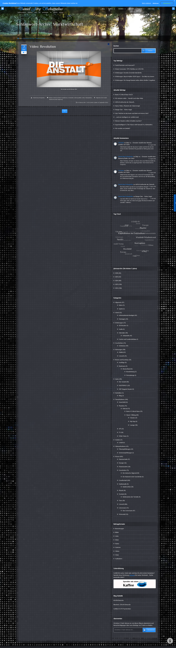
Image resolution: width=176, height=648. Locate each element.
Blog (103, 9)
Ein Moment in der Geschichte (132, 477)
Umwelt (121, 356)
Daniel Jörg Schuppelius (39, 98)
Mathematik (122, 484)
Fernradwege (130, 375)
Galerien (118, 547)
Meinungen (118, 350)
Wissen (117, 457)
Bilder (117, 532)
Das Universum (127, 511)
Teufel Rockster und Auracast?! (125, 65)
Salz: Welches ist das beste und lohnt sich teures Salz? (132, 113)
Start (20, 38)
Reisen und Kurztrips (121, 360)
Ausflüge (121, 362)
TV (120, 432)
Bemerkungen (119, 529)
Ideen (120, 305)
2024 (116, 281)
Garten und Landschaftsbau (127, 339)
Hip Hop (132, 421)
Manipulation (88, 98)
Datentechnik (123, 459)
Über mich (151, 9)
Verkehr (117, 440)
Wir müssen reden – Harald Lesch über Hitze (129, 98)
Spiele (121, 309)
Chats (117, 555)
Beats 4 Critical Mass (133, 411)
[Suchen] (158, 9)
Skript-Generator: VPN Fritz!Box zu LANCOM (129, 69)
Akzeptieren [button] (167, 3)
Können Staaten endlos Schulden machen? (128, 121)
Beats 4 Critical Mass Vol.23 (124, 95)
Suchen (116, 46)
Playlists (121, 406)
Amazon (132, 575)
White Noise (122, 436)
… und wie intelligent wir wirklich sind (127, 117)
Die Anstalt (104, 98)
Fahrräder (122, 333)
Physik (121, 490)
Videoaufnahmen (120, 446)
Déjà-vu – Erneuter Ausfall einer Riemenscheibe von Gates (135, 144)
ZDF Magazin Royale (125, 389)
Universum (122, 508)
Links (117, 536)
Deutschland (126, 369)
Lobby (83, 98)
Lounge (132, 425)
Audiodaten (118, 559)
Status (117, 544)
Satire (117, 379)
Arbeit (117, 313)
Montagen (122, 319)
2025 (116, 277)
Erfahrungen (119, 323)
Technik (121, 494)
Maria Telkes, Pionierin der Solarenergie (127, 106)
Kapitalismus (64, 98)
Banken (51, 98)
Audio (121, 329)
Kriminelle (70, 98)
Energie (121, 463)
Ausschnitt (122, 402)
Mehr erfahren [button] (146, 3)
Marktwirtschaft (53, 99)
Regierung (60, 99)
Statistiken (118, 393)
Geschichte (122, 470)
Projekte (139, 9)
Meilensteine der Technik (130, 497)
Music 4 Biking (131, 415)
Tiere (120, 501)
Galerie (131, 9)
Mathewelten (127, 487)
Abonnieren (150, 630)
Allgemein (98, 98)
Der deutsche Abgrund (130, 473)
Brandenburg (130, 372)
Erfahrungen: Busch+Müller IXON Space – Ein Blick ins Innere (134, 77)
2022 (116, 288)
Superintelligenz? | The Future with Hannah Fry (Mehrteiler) (133, 125)
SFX (120, 429)
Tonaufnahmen (119, 399)
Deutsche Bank (57, 98)
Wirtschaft (122, 514)
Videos (117, 551)
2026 (116, 273)
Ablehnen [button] (156, 3)
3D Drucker (122, 326)
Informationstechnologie (126, 315)
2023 (116, 284)
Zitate (117, 540)
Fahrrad (125, 409)
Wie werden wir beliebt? (122, 128)
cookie (2, 8)
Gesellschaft (123, 480)
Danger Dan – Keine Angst (123, 110)
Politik (121, 352)
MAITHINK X (123, 386)
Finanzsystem (123, 467)
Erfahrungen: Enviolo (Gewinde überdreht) (128, 73)
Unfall (121, 443)
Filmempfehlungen (125, 449)
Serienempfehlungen (125, 453)
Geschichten (119, 343)
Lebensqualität (77, 98)
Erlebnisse (122, 346)
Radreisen (122, 366)
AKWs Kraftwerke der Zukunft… (125, 102)
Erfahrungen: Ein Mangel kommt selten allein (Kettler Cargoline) (135, 80)
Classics (132, 418)
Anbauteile (126, 336)
